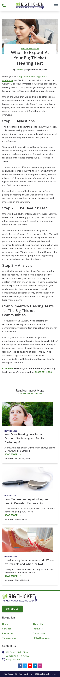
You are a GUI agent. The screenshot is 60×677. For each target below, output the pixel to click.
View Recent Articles (29, 394)
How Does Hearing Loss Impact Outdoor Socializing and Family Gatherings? (24, 438)
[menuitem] (14, 624)
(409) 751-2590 (13, 659)
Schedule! (12, 609)
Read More (11, 454)
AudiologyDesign (26, 674)
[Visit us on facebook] (20, 665)
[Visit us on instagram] (40, 665)
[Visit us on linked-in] (35, 665)
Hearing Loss (10, 431)
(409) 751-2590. (43, 372)
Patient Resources (30, 48)
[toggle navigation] (56, 5)
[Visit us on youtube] (30, 665)
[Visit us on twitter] (25, 665)
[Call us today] (4, 5)
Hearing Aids (10, 496)
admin (20, 69)
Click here (7, 368)
